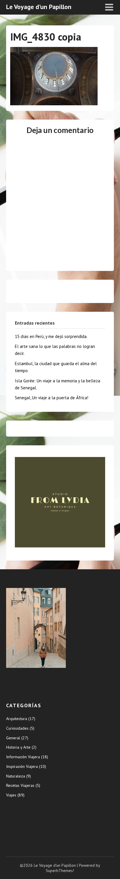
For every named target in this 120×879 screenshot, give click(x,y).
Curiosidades (17, 728)
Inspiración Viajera (22, 766)
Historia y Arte (18, 747)
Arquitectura (16, 718)
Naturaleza (15, 776)
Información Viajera (23, 756)
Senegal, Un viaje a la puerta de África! (51, 397)
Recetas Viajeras (20, 785)
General (13, 737)
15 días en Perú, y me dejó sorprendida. (51, 336)
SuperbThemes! (60, 870)
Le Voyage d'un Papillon (38, 7)
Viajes (11, 795)
